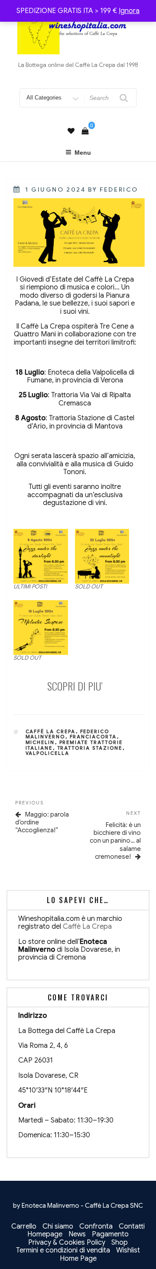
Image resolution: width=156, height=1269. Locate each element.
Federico (119, 189)
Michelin (40, 742)
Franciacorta (93, 737)
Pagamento (110, 1234)
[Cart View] (84, 131)
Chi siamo (57, 1226)
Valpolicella (48, 753)
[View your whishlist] (71, 131)
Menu (83, 152)
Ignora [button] (129, 11)
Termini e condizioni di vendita (63, 1250)
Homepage (44, 1234)
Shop (119, 1242)
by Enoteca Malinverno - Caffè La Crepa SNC (78, 1205)
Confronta (96, 1226)
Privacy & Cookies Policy (66, 1242)
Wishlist (128, 1250)
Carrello (23, 1226)
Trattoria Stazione (90, 748)
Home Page (78, 1258)
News (77, 1234)
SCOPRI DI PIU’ (75, 686)
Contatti (132, 1226)
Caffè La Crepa (51, 731)
